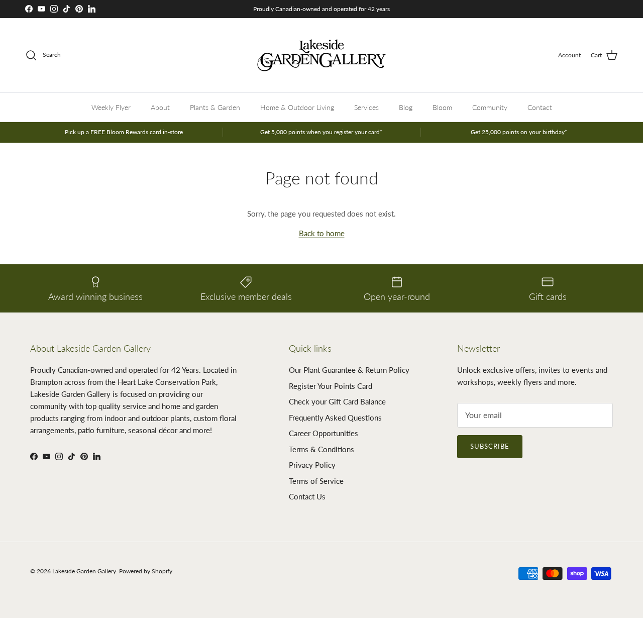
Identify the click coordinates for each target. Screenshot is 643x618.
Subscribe (489, 446)
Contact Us (307, 496)
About (160, 107)
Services (366, 107)
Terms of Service (316, 480)
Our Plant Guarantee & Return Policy (349, 369)
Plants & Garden (215, 107)
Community (489, 107)
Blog (405, 107)
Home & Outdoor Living (297, 107)
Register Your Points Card (330, 385)
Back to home (322, 233)
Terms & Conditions (321, 449)
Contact (539, 107)
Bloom (442, 107)
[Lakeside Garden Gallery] (321, 55)
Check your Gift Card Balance (337, 401)
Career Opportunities (323, 433)
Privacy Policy (312, 464)
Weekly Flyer (111, 107)
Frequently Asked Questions (335, 417)
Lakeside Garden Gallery (84, 571)
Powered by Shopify (145, 571)
